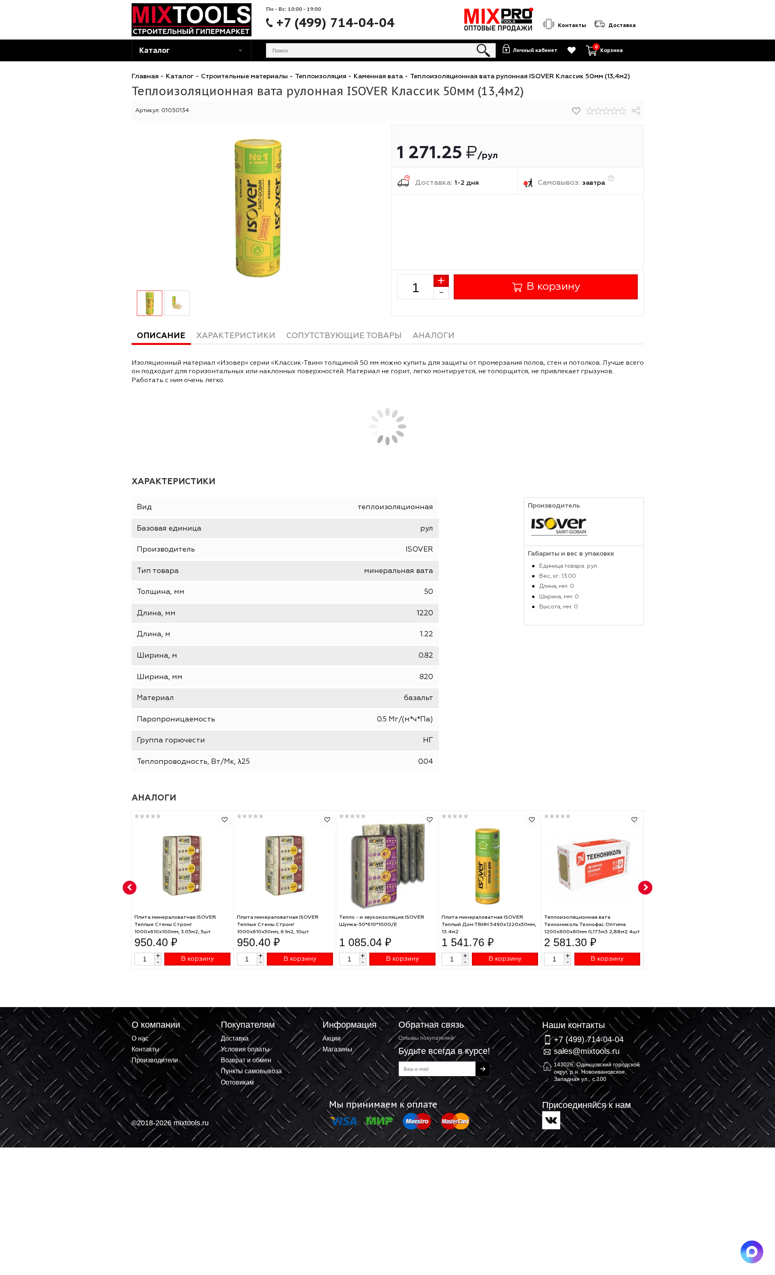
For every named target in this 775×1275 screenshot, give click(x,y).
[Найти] (483, 50)
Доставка (235, 1038)
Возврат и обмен (246, 1060)
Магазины (337, 1049)
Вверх (729, 1017)
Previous (130, 888)
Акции (332, 1038)
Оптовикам (237, 1082)
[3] (606, 111)
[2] (598, 111)
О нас (140, 1038)
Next (645, 888)
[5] (622, 111)
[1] (590, 111)
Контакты (145, 1049)
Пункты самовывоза (251, 1070)
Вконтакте (551, 1120)
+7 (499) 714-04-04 (335, 22)
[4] (614, 111)
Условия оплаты (245, 1049)
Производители (155, 1060)
